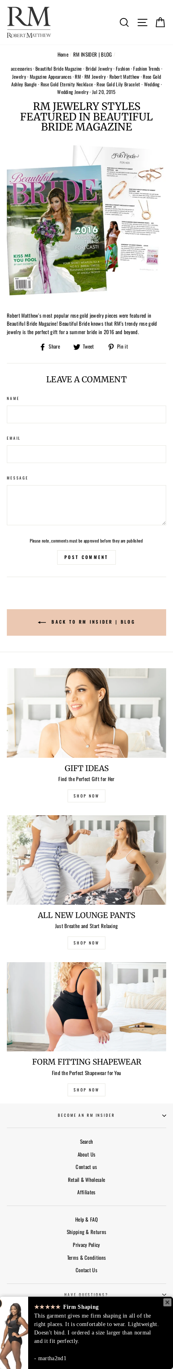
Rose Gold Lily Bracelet (118, 84)
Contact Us (86, 1270)
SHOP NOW (86, 796)
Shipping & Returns (87, 1232)
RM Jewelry (95, 76)
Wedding (152, 84)
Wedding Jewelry (73, 91)
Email (14, 438)
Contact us (86, 1167)
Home (63, 54)
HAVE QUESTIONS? (86, 1295)
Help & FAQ (86, 1219)
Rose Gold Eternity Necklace (67, 84)
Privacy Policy (86, 1245)
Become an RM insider (86, 1115)
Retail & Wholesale (86, 1179)
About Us (87, 1154)
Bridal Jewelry (99, 68)
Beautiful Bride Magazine (58, 68)
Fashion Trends (146, 68)
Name (13, 398)
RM (78, 76)
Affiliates (86, 1192)
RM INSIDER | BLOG (92, 54)
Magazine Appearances (50, 76)
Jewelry (19, 76)
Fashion (123, 68)
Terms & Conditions (86, 1257)
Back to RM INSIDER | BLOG (92, 621)
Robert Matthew (124, 76)
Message (18, 478)
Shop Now (86, 1090)
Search (86, 1141)
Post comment (86, 557)
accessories (21, 68)
